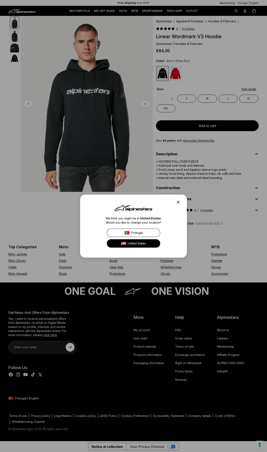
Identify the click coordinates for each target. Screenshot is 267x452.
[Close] (179, 202)
